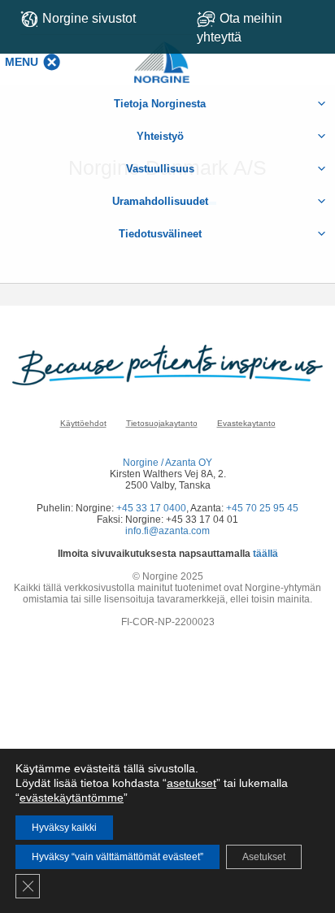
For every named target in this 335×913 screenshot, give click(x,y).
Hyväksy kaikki (64, 827)
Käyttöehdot (83, 423)
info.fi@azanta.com (167, 531)
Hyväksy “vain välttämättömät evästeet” (117, 857)
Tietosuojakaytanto (162, 423)
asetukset (191, 782)
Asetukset (263, 857)
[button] (21, 62)
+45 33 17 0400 (151, 508)
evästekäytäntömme (72, 797)
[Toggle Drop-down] (260, 27)
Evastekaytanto (246, 423)
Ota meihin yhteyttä (239, 27)
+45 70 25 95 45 (262, 508)
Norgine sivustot (89, 18)
